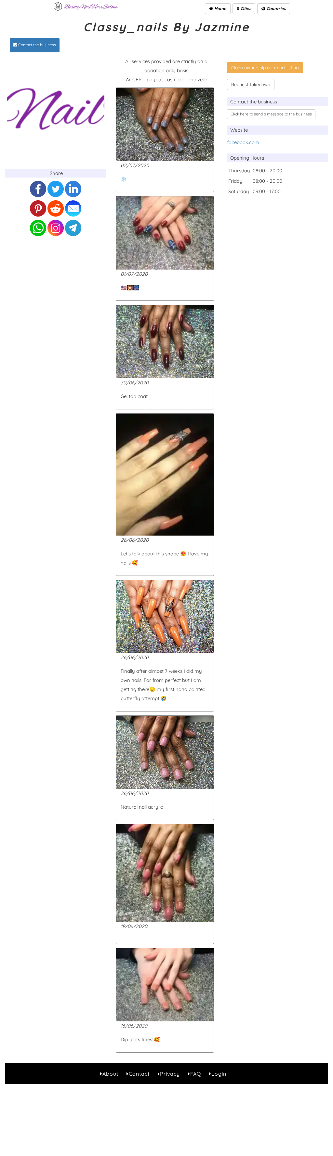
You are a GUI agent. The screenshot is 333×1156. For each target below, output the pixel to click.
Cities (245, 8)
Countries (275, 8)
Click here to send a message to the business (271, 114)
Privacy (170, 1073)
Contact (139, 1073)
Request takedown (250, 84)
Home (219, 8)
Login (218, 1073)
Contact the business (36, 44)
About (110, 1073)
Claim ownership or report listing (265, 68)
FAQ (195, 1073)
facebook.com (243, 142)
